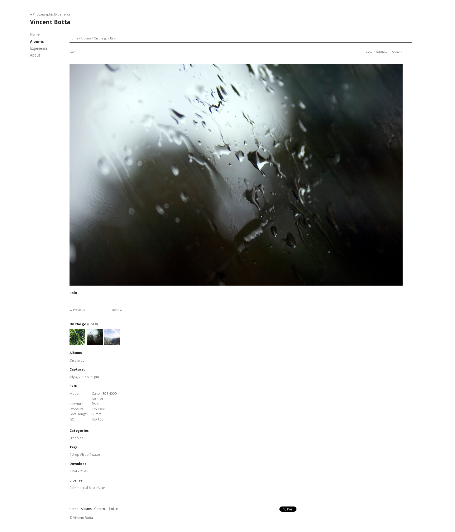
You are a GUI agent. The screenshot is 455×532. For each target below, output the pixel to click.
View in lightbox (376, 52)
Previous (79, 310)
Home (34, 34)
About (35, 55)
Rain (113, 38)
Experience (38, 48)
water (96, 454)
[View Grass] (77, 342)
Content (100, 509)
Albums (37, 41)
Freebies (76, 438)
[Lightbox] (236, 286)
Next (115, 310)
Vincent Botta (50, 22)
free (85, 454)
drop (75, 454)
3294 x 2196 (78, 471)
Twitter (113, 509)
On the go (100, 38)
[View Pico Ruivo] (112, 342)
